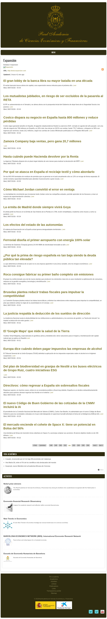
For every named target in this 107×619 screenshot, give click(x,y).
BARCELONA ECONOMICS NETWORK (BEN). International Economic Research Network (42, 536)
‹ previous (42, 445)
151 (65, 445)
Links (54, 588)
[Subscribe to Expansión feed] (103, 69)
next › (95, 445)
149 (56, 445)
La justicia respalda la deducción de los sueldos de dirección (46, 313)
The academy (54, 577)
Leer (74, 85)
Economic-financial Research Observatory (22, 501)
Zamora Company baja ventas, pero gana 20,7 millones (42, 141)
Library (53, 584)
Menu (53, 52)
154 (78, 445)
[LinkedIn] (91, 613)
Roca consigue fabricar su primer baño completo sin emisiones (48, 274)
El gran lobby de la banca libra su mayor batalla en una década (47, 80)
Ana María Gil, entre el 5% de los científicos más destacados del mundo (30, 462)
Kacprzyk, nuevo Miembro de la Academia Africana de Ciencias (27, 466)
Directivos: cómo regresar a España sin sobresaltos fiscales (46, 385)
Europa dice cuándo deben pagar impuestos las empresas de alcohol (52, 348)
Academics (54, 579)
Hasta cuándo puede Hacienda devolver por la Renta (40, 156)
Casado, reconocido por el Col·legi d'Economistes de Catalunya (28, 459)
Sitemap (54, 593)
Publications (53, 586)
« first (35, 445)
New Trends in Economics (15, 519)
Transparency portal (54, 591)
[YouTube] (102, 613)
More (101, 470)
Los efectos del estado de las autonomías (33, 224)
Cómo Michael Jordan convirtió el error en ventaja (39, 189)
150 (60, 445)
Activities (54, 581)
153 (74, 445)
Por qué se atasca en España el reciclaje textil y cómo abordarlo (48, 172)
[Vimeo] (96, 613)
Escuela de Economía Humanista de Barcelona (24, 553)
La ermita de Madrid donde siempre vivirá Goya (37, 207)
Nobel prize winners (12, 484)
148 (51, 445)
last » (101, 445)
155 (83, 445)
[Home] (53, 16)
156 (88, 445)
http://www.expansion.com (17, 71)
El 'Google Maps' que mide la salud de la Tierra (36, 331)
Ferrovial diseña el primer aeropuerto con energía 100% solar (46, 240)
